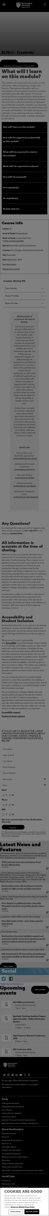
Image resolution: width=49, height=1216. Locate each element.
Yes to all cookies (32, 1211)
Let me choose (15, 1211)
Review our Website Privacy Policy (23, 1207)
